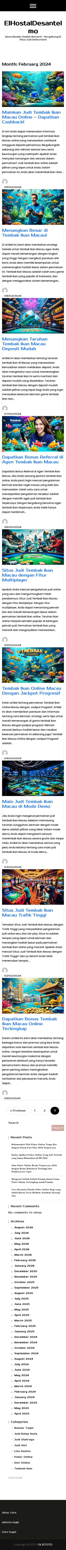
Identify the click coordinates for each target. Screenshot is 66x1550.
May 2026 (21, 1244)
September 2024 (26, 1353)
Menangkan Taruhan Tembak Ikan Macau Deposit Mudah (24, 344)
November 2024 (25, 1342)
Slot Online (22, 1462)
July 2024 (21, 1364)
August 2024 (23, 1359)
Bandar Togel (23, 1428)
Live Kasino (22, 1451)
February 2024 (25, 1391)
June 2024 (22, 1370)
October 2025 (24, 1282)
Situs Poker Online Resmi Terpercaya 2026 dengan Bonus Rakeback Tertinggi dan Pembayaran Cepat (34, 1168)
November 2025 (25, 1276)
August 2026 (23, 1227)
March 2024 (23, 1386)
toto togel (15, 1477)
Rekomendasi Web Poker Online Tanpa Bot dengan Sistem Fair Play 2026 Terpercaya (34, 1146)
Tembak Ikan (23, 1468)
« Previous (18, 1110)
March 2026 (23, 1255)
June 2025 (22, 1304)
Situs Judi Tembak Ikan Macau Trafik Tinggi (27, 913)
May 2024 (21, 1375)
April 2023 (21, 1413)
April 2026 (21, 1249)
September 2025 (26, 1287)
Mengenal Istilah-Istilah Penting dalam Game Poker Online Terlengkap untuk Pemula (36, 1180)
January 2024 (24, 1397)
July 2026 (21, 1233)
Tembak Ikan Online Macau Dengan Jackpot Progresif (31, 691)
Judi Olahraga (24, 1439)
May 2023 (21, 1408)
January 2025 (24, 1331)
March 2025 (23, 1320)
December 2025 (25, 1271)
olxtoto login (10, 1522)
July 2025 (21, 1298)
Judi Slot (20, 1445)
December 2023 (25, 1402)
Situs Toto (9, 1512)
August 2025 (23, 1293)
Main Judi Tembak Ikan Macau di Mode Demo (27, 804)
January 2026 (24, 1265)
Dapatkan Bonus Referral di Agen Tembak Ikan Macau (32, 459)
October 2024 (24, 1348)
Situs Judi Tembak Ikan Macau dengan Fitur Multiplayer (27, 575)
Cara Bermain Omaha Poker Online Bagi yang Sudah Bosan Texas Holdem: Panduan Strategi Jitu (36, 1192)
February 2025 (25, 1326)
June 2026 (22, 1238)
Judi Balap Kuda (25, 1433)
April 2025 (21, 1315)
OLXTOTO (45, 1544)
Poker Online (23, 1457)
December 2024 (25, 1337)
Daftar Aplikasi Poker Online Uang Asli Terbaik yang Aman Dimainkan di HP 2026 (37, 1156)
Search (13, 1123)
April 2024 (21, 1380)
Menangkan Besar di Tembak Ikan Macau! (25, 233)
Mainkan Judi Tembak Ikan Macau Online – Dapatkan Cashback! (31, 117)
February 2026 (25, 1260)
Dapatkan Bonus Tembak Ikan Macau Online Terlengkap (29, 1024)
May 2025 (21, 1309)
